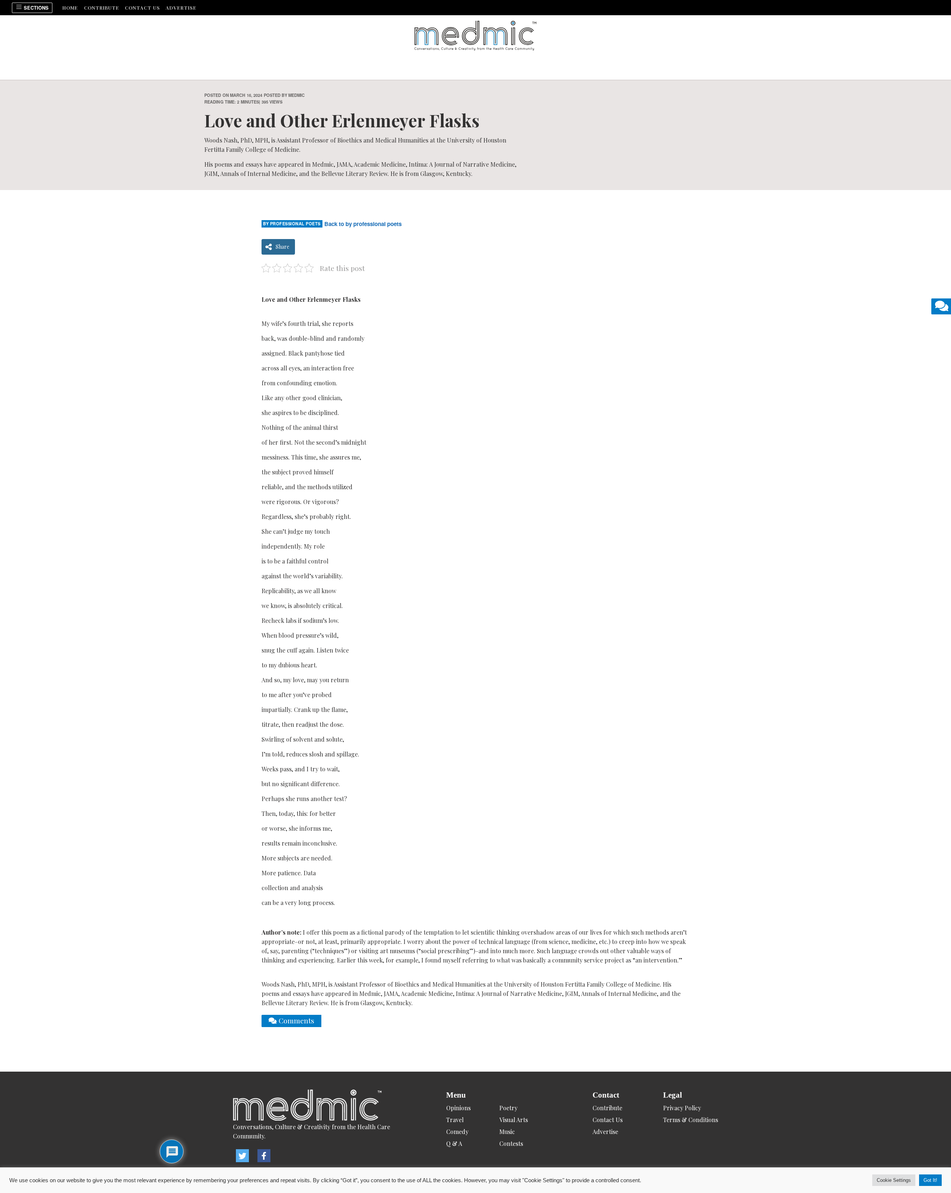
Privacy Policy (682, 1108)
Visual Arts (513, 1120)
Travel (455, 1120)
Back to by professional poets (363, 224)
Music (507, 1131)
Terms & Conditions (690, 1120)
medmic (296, 95)
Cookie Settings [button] (894, 1180)
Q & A (454, 1143)
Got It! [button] (930, 1180)
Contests (511, 1143)
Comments (295, 1020)
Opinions (458, 1108)
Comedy (457, 1131)
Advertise (181, 7)
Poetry (508, 1108)
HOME (70, 7)
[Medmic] (319, 1105)
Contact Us (142, 7)
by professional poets (292, 223)
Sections (35, 7)
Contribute (101, 7)
